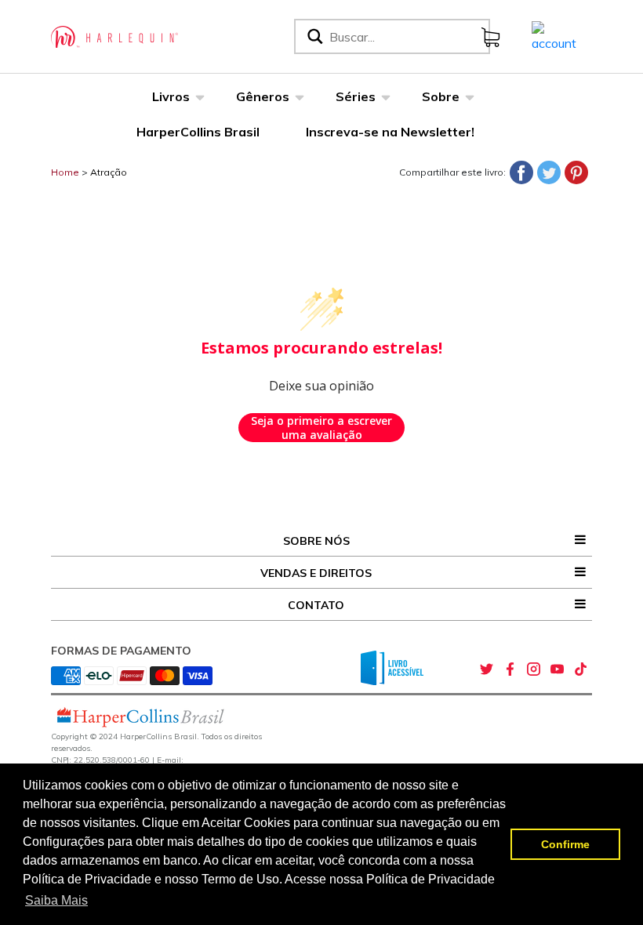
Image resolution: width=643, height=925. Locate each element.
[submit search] (314, 36)
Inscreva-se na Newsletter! (390, 132)
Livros (171, 96)
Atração (108, 172)
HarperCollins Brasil (198, 132)
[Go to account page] (554, 35)
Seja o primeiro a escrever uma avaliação (321, 427)
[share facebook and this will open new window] (510, 669)
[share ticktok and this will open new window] (580, 669)
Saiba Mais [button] (56, 900)
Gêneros (262, 96)
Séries (356, 96)
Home (65, 172)
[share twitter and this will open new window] (486, 669)
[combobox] (406, 36)
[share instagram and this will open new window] (533, 669)
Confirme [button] (565, 844)
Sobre (441, 96)
